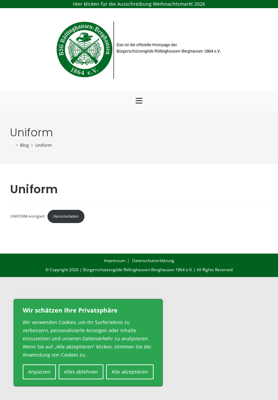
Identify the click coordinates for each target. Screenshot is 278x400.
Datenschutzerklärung (153, 260)
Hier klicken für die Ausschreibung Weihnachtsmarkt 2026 (139, 4)
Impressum (114, 260)
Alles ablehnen (81, 371)
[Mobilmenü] (139, 101)
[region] (88, 342)
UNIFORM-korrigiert (27, 216)
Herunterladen (66, 216)
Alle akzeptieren (130, 371)
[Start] (12, 145)
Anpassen (39, 371)
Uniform (43, 145)
